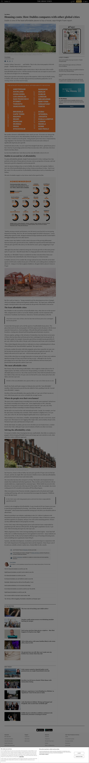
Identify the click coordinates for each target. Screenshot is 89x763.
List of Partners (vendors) (43, 754)
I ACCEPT (79, 753)
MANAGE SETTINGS (79, 756)
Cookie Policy (21, 756)
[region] (44, 755)
